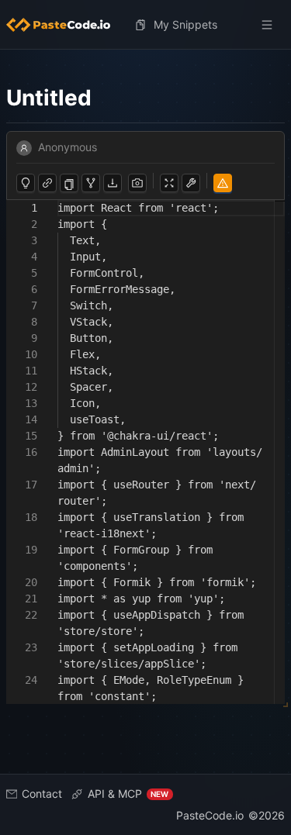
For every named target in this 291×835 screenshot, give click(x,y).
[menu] (145, 25)
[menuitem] (64, 25)
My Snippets (185, 24)
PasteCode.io (210, 815)
